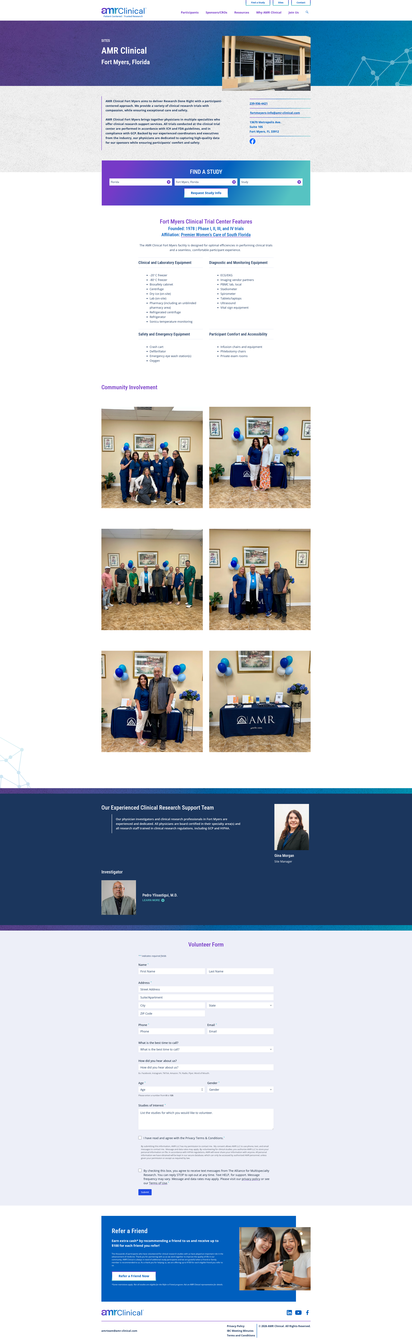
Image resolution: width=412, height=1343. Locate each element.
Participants (190, 12)
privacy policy (251, 1179)
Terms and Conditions (241, 1335)
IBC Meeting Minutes (240, 1331)
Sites (280, 2)
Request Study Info (206, 193)
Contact (301, 2)
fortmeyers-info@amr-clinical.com (275, 113)
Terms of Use (158, 1183)
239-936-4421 (259, 103)
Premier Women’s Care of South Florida (216, 234)
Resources (241, 12)
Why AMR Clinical (268, 12)
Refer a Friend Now (134, 1276)
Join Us (294, 12)
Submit (145, 1192)
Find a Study (258, 2)
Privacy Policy (235, 1326)
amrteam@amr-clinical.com (119, 1331)
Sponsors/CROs (216, 12)
